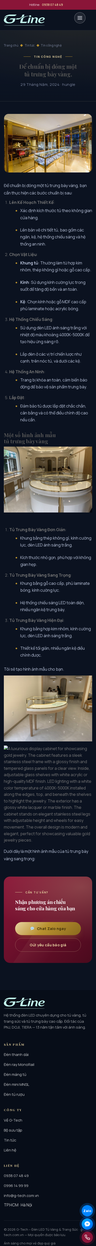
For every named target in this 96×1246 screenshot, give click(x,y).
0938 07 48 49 (16, 1175)
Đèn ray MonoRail (19, 1064)
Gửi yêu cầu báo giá (48, 944)
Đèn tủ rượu (14, 1094)
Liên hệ (10, 1149)
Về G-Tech (13, 1120)
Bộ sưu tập (13, 1130)
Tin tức (30, 45)
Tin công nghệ (51, 45)
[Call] (87, 1237)
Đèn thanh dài (16, 1054)
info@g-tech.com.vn (21, 1195)
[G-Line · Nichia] (24, 20)
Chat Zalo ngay (51, 928)
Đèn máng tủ (15, 1074)
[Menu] (80, 18)
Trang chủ (11, 45)
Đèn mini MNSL (16, 1084)
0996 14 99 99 (16, 1185)
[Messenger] (87, 1224)
